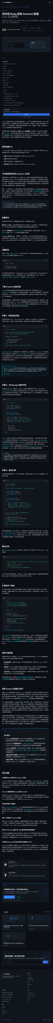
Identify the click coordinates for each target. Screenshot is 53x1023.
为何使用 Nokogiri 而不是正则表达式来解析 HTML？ (13, 105)
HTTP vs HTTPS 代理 (6, 999)
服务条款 (49, 1019)
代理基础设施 (30, 978)
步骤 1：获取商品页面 (7, 73)
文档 (28, 999)
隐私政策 (44, 1019)
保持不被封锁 (5, 84)
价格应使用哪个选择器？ (8, 98)
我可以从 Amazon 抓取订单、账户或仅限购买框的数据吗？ (14, 102)
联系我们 (3, 1013)
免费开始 (26, 114)
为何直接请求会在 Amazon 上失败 (9, 63)
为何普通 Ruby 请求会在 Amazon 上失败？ (11, 93)
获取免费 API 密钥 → (9, 897)
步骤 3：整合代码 (6, 77)
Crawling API (8, 133)
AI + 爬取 (29, 975)
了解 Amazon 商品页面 (7, 70)
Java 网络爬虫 (5, 679)
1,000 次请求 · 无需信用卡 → (26, 116)
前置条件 (4, 66)
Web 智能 (29, 984)
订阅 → (45, 962)
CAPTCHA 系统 (31, 980)
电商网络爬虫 (30, 641)
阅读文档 (18, 897)
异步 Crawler (21, 639)
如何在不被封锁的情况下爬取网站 (24, 677)
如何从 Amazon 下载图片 (7, 996)
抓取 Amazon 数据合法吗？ (8, 87)
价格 (28, 1001)
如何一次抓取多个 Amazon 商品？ (10, 100)
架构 (28, 982)
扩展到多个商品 (6, 82)
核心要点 (5, 89)
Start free (6, 374)
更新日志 (3, 1007)
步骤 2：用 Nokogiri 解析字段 (8, 75)
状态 (3, 1009)
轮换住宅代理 (38, 191)
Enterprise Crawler (31, 994)
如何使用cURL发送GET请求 (7, 992)
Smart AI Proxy (30, 996)
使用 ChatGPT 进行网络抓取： (8, 994)
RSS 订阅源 (4, 1011)
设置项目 (4, 68)
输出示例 (4, 80)
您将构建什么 (5, 61)
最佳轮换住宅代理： (6, 1001)
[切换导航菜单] (49, 2)
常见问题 (4, 91)
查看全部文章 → (48, 911)
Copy (46, 260)
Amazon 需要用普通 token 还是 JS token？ (11, 96)
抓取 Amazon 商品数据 (14, 641)
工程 (28, 986)
